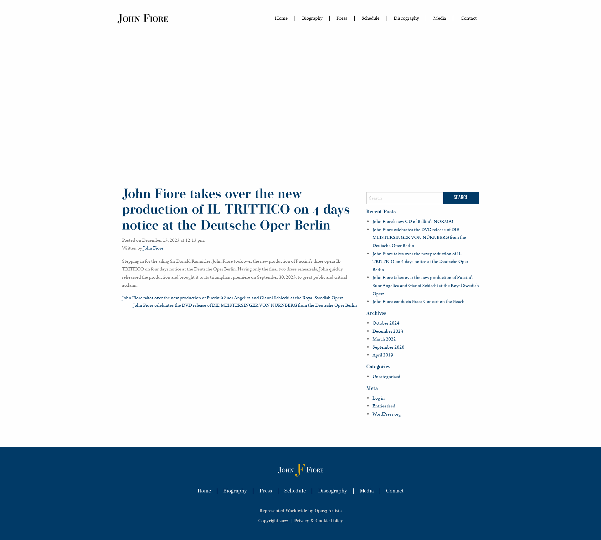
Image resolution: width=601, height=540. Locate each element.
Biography (312, 18)
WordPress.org (386, 414)
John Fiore (153, 248)
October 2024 (385, 323)
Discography (406, 18)
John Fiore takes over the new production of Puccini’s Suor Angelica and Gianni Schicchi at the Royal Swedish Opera (233, 298)
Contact (468, 18)
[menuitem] (281, 18)
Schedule (370, 18)
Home (281, 18)
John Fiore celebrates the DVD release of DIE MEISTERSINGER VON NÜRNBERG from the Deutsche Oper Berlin (245, 305)
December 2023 (387, 331)
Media (439, 18)
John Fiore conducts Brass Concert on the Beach (418, 301)
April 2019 (382, 355)
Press (341, 18)
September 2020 (388, 347)
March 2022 (384, 339)
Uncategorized (386, 376)
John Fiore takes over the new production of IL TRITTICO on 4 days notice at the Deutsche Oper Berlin (420, 261)
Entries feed (383, 406)
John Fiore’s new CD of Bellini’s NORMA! (412, 221)
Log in (378, 398)
